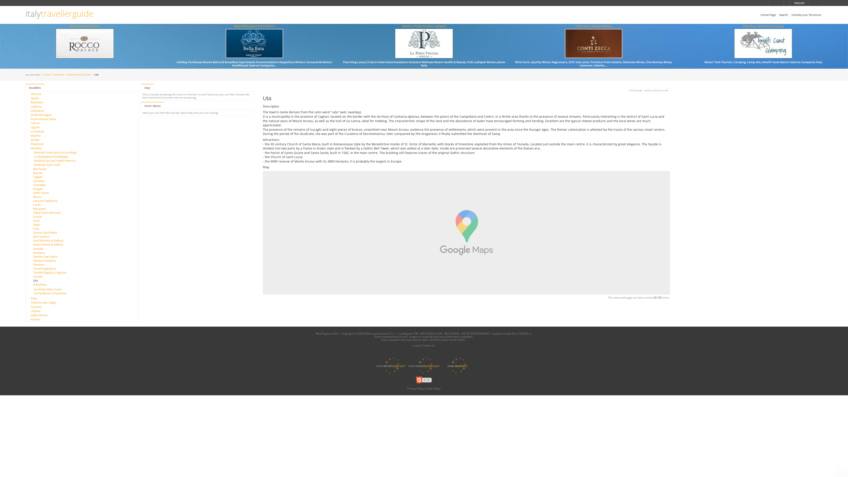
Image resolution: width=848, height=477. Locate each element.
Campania (37, 110)
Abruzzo (36, 93)
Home (47, 75)
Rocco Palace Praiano (85, 26)
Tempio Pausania (44, 260)
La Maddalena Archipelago (51, 156)
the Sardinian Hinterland (50, 293)
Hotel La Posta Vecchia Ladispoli (424, 26)
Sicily (34, 298)
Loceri (37, 204)
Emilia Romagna (41, 114)
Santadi (38, 248)
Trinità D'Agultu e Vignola (49, 272)
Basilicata (37, 102)
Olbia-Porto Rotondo (47, 212)
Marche (36, 135)
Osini (36, 220)
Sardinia (59, 75)
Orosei (37, 216)
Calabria (36, 106)
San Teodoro (41, 236)
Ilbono (37, 196)
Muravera (39, 208)
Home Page (768, 15)
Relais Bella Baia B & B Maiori (254, 26)
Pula (36, 228)
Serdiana (39, 252)
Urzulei (37, 276)
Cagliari (38, 176)
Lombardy (37, 131)
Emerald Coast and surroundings (55, 152)
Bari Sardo (40, 168)
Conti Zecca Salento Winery (593, 26)
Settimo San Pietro (45, 256)
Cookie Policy (432, 388)
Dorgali (37, 188)
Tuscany (36, 306)
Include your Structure (806, 15)
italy (59, 13)
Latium (35, 123)
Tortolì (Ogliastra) (44, 268)
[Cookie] (843, 472)
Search (783, 15)
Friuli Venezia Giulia (43, 119)
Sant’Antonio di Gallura (48, 240)
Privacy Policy (415, 388)
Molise (35, 139)
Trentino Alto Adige (43, 302)
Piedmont (37, 144)
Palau (36, 224)
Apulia (35, 98)
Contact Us (428, 345)
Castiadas (39, 184)
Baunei (37, 172)
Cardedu (38, 180)
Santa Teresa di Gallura (48, 244)
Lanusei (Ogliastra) (45, 200)
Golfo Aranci (41, 192)
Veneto (35, 319)
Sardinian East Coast (79, 75)
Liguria (35, 127)
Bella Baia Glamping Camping (763, 26)
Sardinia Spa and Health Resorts (55, 160)
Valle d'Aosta (39, 315)
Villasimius (40, 284)
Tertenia (38, 264)
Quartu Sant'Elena (45, 232)
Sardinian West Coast (48, 289)
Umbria (35, 310)
